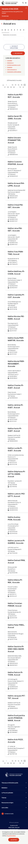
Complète (9, 60)
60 (14, 87)
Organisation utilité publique (14, 72)
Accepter (14, 840)
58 (8, 87)
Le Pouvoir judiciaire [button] (7, 793)
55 (21, 85)
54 (18, 85)
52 (12, 85)
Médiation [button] (4, 788)
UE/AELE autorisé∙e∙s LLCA (13, 65)
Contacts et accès (9, 813)
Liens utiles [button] (5, 807)
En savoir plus (5, 16)
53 (15, 85)
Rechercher (18, 53)
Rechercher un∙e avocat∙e (9, 35)
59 (11, 87)
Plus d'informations (11, 835)
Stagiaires (9, 67)
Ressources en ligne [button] (7, 802)
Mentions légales (14, 827)
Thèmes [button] (4, 798)
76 (20, 87)
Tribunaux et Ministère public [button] (10, 783)
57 (5, 87)
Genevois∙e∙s (10, 63)
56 (24, 85)
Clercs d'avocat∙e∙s (12, 69)
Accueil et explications (14, 47)
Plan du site (14, 825)
